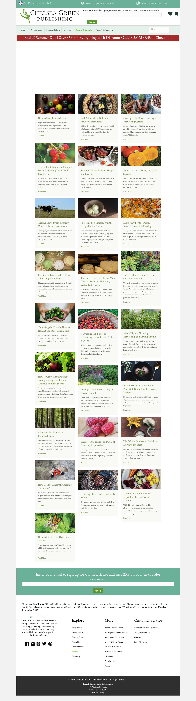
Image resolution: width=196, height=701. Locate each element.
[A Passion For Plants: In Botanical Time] (55, 417)
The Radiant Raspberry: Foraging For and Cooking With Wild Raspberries (55, 170)
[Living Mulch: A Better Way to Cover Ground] (98, 374)
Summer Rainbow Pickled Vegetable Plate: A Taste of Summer (137, 497)
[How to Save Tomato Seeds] (55, 103)
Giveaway (67, 30)
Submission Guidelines (114, 637)
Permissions (110, 661)
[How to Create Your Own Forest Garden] (55, 522)
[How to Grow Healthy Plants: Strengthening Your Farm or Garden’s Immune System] (55, 362)
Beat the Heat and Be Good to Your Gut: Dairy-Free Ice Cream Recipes (139, 389)
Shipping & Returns (142, 632)
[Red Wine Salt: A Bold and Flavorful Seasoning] (98, 103)
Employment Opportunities (116, 632)
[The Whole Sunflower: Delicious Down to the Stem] (141, 426)
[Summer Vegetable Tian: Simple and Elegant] (98, 155)
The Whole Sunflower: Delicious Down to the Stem (140, 443)
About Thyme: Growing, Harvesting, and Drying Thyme (139, 334)
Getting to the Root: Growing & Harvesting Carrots (139, 119)
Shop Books (77, 627)
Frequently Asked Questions (146, 627)
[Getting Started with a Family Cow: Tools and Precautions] (55, 208)
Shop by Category (103, 30)
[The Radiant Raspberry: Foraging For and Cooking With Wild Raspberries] (55, 152)
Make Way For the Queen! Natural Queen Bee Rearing (137, 224)
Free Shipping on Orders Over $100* (100, 3)
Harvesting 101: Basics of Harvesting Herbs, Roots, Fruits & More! (97, 337)
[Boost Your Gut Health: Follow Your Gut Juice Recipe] (55, 260)
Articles (75, 651)
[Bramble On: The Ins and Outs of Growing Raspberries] (98, 427)
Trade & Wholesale (113, 646)
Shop (23, 30)
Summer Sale (52, 30)
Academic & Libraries (114, 651)
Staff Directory (140, 642)
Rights (107, 666)
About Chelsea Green (114, 627)
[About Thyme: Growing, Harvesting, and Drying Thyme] (141, 318)
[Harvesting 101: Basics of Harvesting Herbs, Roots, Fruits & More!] (98, 319)
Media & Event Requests (115, 642)
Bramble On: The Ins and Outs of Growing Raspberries (98, 443)
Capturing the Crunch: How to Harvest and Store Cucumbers (54, 329)
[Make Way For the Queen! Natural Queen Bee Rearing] (141, 208)
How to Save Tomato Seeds (52, 118)
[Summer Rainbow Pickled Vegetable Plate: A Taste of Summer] (141, 478)
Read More (42, 136)
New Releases (37, 30)
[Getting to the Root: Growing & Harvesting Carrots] (141, 103)
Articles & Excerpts (84, 30)
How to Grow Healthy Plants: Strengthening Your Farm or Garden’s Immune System (53, 380)
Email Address (98, 579)
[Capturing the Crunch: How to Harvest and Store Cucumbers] (55, 312)
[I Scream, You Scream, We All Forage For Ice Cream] (98, 208)
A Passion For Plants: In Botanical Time (50, 434)
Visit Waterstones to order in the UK (37, 3)
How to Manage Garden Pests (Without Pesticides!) (138, 276)
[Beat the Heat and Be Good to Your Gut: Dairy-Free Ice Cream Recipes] (141, 370)
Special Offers (78, 646)
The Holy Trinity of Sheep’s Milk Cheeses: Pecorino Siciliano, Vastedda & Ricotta (98, 281)
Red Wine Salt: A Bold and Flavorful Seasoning (95, 119)
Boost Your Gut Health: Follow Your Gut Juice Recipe (54, 276)
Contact (137, 637)
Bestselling (76, 642)
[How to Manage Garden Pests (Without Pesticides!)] (141, 260)
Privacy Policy (163, 3)
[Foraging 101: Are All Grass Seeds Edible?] (98, 479)
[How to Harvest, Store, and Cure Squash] (141, 155)
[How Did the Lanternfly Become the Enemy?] (55, 470)
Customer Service (149, 3)
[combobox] (159, 30)
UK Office (109, 656)
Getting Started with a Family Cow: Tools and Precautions (53, 224)
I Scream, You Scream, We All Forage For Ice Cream (96, 224)
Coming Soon (77, 637)
